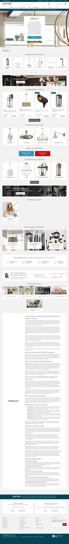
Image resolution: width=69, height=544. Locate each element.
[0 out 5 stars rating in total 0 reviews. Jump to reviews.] (30, 116)
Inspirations (4, 527)
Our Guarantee (22, 521)
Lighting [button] (11, 7)
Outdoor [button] (29, 7)
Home (4, 47)
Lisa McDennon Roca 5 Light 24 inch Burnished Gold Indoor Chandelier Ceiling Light (26, 110)
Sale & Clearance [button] (36, 7)
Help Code (21, 529)
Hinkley (9, 47)
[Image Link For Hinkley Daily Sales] (26, 153)
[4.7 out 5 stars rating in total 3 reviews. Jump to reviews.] (62, 116)
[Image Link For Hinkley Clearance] (42, 153)
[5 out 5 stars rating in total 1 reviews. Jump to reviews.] (14, 116)
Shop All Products (34, 37)
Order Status (22, 526)
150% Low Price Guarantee (24, 527)
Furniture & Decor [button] (22, 7)
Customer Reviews (39, 524)
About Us (37, 521)
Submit (64, 524)
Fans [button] (16, 7)
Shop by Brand (4, 521)
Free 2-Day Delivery (39, 114)
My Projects (59, 4)
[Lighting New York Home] (7, 4)
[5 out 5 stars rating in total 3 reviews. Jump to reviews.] (46, 116)
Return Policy (22, 524)
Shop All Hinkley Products (35, 120)
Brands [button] (44, 7)
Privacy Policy (22, 536)
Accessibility (42, 536)
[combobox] (34, 4)
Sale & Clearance (5, 526)
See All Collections (34, 182)
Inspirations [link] (57, 7)
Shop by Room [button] (50, 7)
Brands (6, 47)
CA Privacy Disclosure (29, 536)
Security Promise (36, 536)
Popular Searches (5, 524)
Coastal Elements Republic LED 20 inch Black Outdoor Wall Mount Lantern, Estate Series (58, 110)
